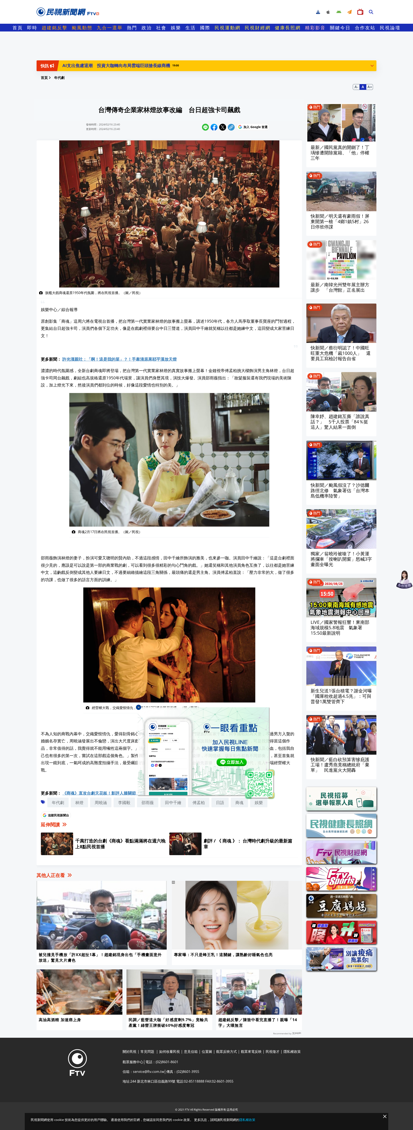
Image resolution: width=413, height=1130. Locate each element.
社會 (161, 28)
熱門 (132, 28)
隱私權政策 (247, 1119)
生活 (190, 28)
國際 (205, 28)
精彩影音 (315, 28)
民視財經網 (258, 28)
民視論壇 (390, 28)
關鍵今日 (340, 28)
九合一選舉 (110, 28)
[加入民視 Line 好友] (206, 753)
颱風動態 (82, 28)
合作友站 (365, 28)
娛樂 (176, 28)
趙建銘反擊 (55, 28)
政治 (147, 28)
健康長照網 (288, 28)
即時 (32, 28)
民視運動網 (227, 28)
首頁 (17, 28)
